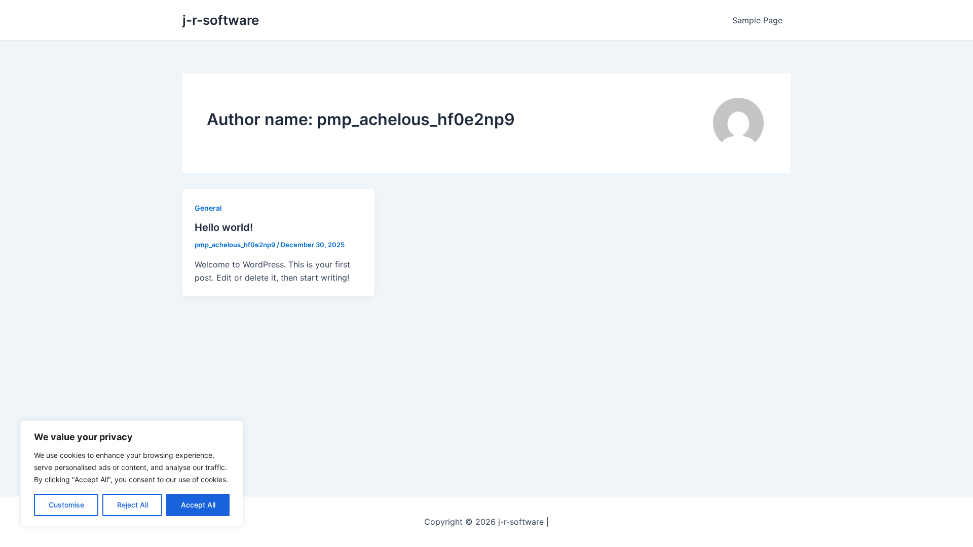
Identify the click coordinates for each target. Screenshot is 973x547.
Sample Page (757, 20)
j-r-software (220, 20)
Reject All (132, 504)
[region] (131, 473)
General (208, 208)
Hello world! (224, 227)
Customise (66, 504)
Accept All (198, 504)
